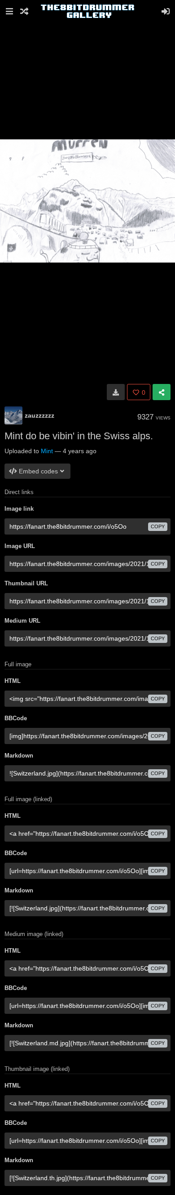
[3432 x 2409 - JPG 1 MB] (116, 392)
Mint (47, 451)
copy (158, 526)
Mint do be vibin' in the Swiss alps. (78, 435)
